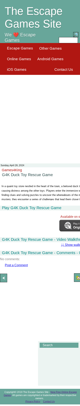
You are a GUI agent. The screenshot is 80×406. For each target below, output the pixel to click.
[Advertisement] (40, 116)
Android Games (50, 59)
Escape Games (20, 48)
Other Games (50, 48)
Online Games (19, 59)
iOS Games (16, 69)
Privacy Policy (32, 401)
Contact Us (63, 69)
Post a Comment (16, 265)
